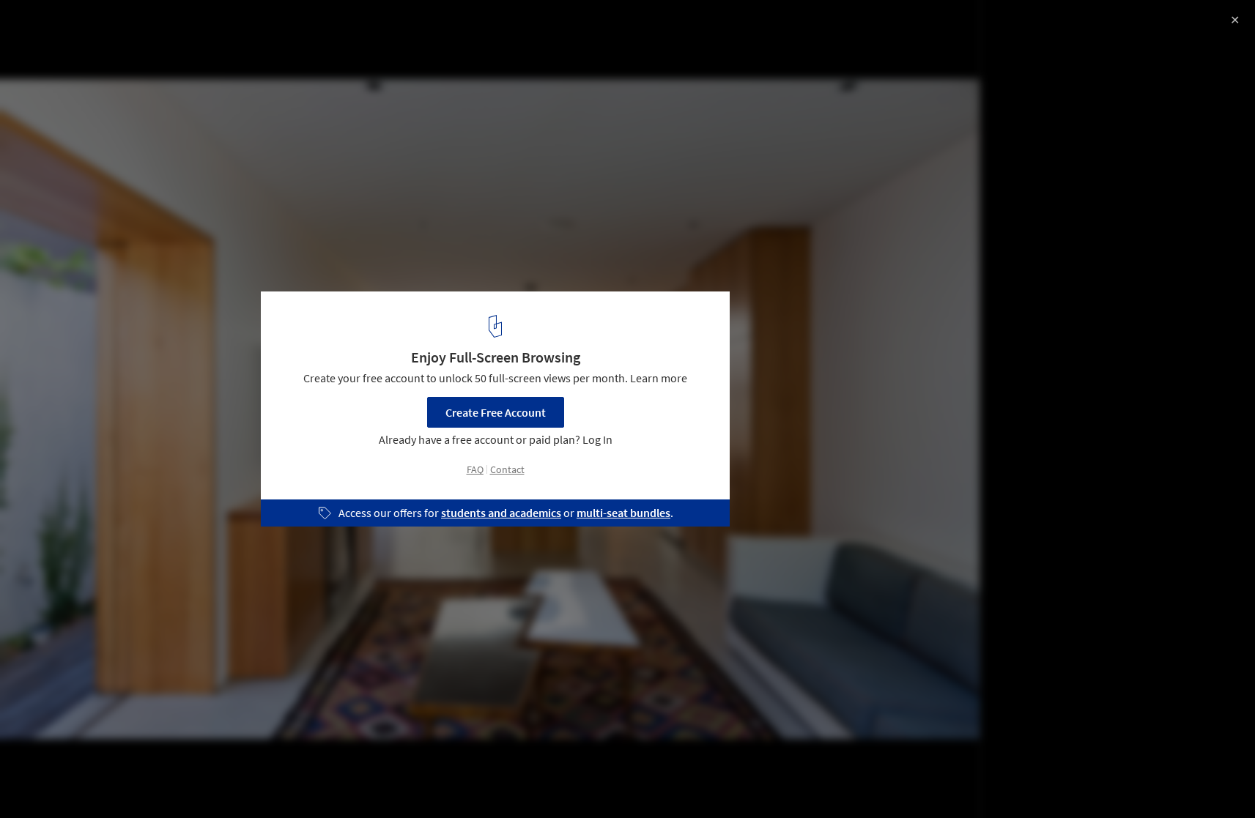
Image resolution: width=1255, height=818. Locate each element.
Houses (42, 780)
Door (100, 780)
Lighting (159, 780)
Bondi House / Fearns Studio (118, 27)
